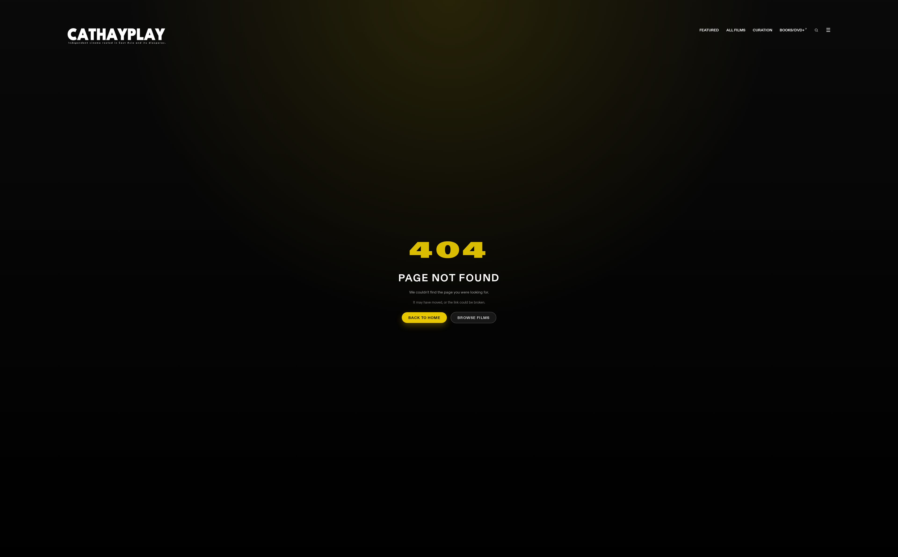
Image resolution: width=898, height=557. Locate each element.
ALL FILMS (735, 30)
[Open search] (816, 30)
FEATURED (709, 30)
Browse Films (473, 317)
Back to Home (424, 317)
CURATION (762, 30)
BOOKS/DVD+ (793, 30)
